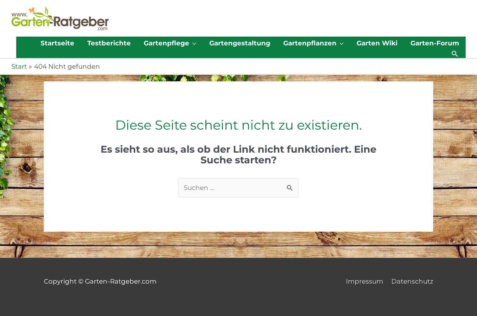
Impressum (364, 281)
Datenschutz (412, 281)
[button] (455, 54)
